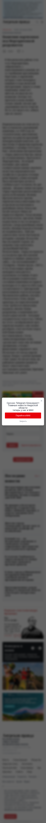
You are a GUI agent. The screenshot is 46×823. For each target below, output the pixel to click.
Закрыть (23, 421)
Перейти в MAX (23, 415)
